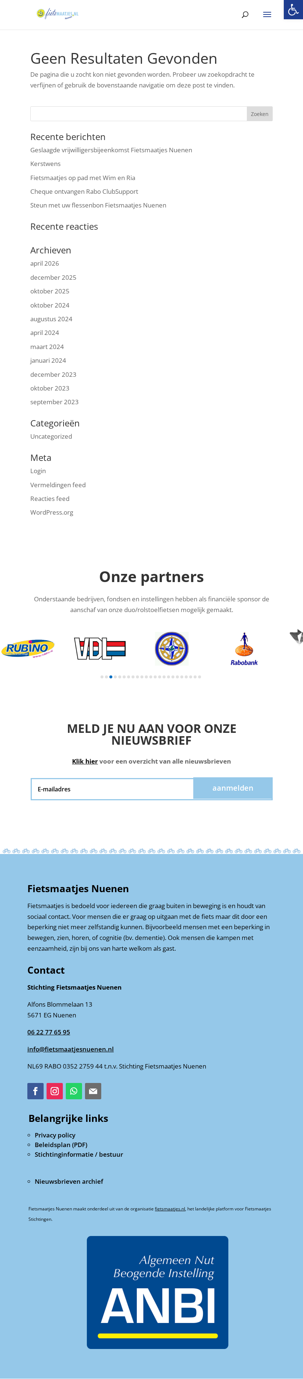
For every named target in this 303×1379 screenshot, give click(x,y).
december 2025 (53, 277)
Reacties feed (49, 498)
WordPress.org (51, 512)
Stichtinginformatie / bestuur (79, 1154)
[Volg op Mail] (93, 1091)
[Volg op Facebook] (35, 1091)
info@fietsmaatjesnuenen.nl (70, 1049)
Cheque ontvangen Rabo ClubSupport (84, 191)
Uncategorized (51, 436)
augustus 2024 (51, 319)
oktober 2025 (49, 291)
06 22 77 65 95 (48, 1032)
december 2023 (53, 374)
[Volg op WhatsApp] (74, 1091)
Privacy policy (55, 1135)
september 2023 (54, 402)
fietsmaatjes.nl (170, 1209)
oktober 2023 (49, 388)
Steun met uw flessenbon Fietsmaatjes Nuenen (98, 205)
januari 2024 (48, 360)
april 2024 (44, 332)
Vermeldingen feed (58, 485)
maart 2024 (47, 346)
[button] (293, 9)
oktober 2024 (49, 305)
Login (38, 470)
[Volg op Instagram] (55, 1091)
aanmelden (232, 788)
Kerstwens (45, 163)
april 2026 (44, 263)
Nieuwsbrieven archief (69, 1181)
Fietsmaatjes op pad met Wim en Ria (82, 177)
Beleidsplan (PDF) (61, 1144)
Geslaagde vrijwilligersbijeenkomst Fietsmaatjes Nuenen (111, 150)
